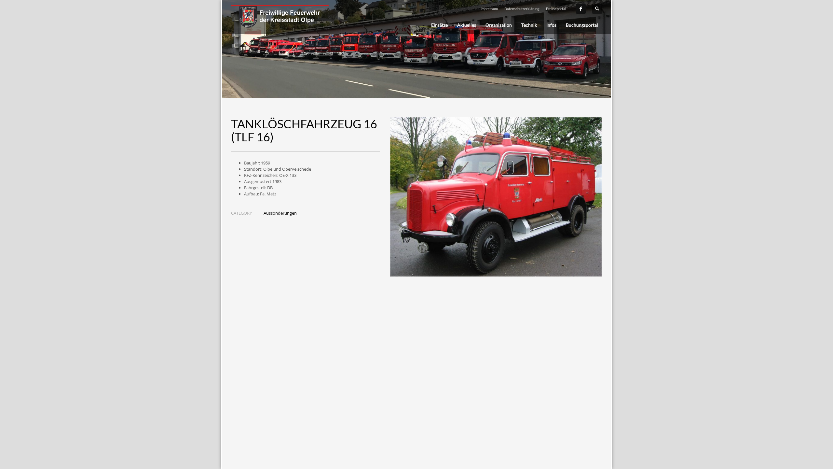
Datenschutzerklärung (521, 9)
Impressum (489, 9)
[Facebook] (581, 9)
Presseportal (556, 9)
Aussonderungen (280, 213)
